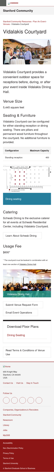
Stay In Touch (32, 383)
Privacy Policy (9, 453)
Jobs (5, 430)
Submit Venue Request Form (22, 304)
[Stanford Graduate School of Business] (14, 4)
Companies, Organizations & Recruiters (20, 409)
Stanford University (11, 463)
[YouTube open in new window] (31, 400)
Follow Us (7, 393)
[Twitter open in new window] (6, 400)
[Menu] (3, 3)
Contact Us (8, 383)
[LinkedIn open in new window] (39, 400)
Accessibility (8, 443)
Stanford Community (18, 10)
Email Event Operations (19, 313)
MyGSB (7, 435)
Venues (6, 24)
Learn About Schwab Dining (21, 236)
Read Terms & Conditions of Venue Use (25, 352)
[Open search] (51, 3)
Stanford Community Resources (17, 21)
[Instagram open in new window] (22, 400)
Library (6, 425)
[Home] (6, 366)
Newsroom (8, 419)
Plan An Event (39, 21)
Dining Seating (16, 335)
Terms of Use (9, 458)
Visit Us (19, 383)
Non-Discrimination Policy (14, 448)
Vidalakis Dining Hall (27, 264)
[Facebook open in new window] (14, 400)
